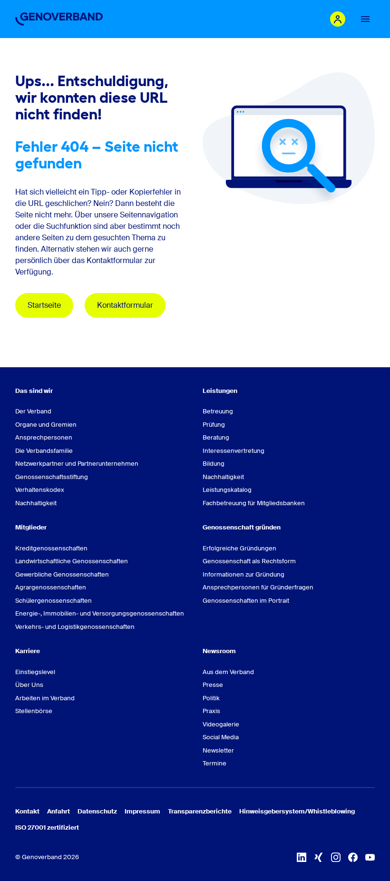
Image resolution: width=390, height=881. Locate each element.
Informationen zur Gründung (243, 574)
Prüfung (214, 425)
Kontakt (27, 811)
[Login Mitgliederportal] (337, 19)
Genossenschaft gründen (242, 527)
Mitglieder (31, 527)
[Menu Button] (365, 19)
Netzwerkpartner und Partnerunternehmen (76, 464)
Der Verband (33, 411)
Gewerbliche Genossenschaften (62, 574)
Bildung (213, 464)
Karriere (27, 651)
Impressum (142, 811)
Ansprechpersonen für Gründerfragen (258, 587)
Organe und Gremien (46, 425)
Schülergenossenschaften (53, 601)
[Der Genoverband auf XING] (318, 857)
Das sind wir (34, 391)
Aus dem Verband (228, 672)
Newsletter (218, 750)
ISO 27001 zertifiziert (47, 827)
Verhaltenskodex (39, 490)
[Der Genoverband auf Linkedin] (301, 857)
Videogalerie (221, 724)
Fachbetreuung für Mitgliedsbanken (254, 503)
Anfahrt (58, 811)
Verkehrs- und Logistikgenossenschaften (75, 627)
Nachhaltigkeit (36, 503)
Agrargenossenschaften (50, 587)
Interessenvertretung (233, 451)
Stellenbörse (33, 711)
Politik (211, 698)
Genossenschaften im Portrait (246, 601)
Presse (213, 685)
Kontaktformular (125, 305)
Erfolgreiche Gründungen (239, 548)
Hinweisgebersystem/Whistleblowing (297, 811)
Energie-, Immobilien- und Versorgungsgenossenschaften (99, 613)
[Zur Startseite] (59, 19)
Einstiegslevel (35, 672)
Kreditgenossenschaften (51, 548)
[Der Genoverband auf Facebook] (353, 857)
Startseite (44, 305)
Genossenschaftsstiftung (51, 477)
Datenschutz (97, 811)
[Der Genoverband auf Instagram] (336, 857)
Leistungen (220, 391)
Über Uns (29, 685)
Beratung (216, 437)
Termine (214, 763)
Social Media (221, 737)
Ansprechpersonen (43, 437)
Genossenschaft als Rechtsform (249, 561)
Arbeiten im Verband (45, 698)
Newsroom (219, 651)
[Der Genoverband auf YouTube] (370, 857)
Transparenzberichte (200, 811)
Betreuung (218, 411)
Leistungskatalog (227, 490)
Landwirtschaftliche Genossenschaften (71, 561)
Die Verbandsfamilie (44, 451)
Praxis (211, 711)
